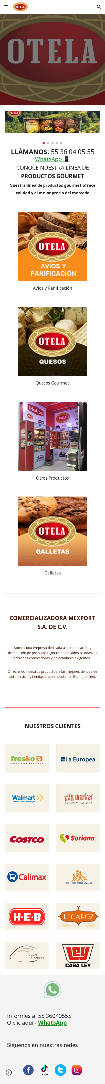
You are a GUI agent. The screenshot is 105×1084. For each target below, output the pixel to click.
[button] (6, 6)
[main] (52, 172)
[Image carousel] (52, 127)
